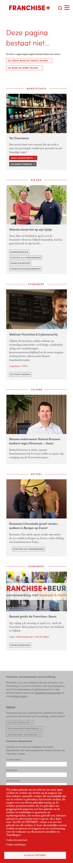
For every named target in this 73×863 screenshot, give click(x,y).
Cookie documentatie (16, 839)
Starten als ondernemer (25, 257)
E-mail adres (13, 759)
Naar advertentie (22, 157)
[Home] (29, 7)
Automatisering (20, 374)
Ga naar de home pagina (23, 67)
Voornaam (11, 770)
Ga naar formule (21, 164)
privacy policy (19, 696)
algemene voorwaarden (48, 692)
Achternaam (13, 780)
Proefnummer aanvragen (23, 728)
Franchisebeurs (20, 263)
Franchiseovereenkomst (25, 268)
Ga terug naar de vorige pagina (28, 60)
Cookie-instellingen (16, 844)
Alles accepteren (35, 855)
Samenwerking (19, 251)
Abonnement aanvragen (23, 734)
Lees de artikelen (18, 722)
